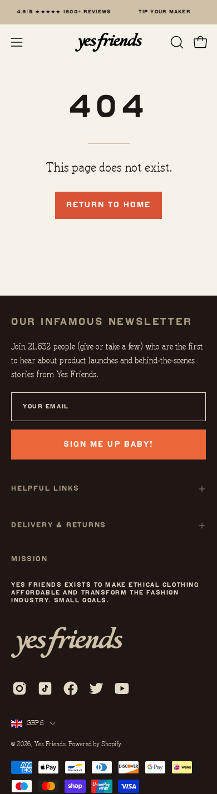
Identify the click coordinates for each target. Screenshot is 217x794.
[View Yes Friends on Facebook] (70, 688)
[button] (176, 42)
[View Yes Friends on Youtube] (122, 688)
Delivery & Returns (58, 525)
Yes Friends (50, 744)
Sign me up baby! (108, 444)
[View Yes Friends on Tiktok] (45, 688)
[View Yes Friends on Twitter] (96, 688)
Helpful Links (45, 488)
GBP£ (35, 723)
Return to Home (108, 205)
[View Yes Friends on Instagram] (19, 688)
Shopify (111, 744)
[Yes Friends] (108, 42)
